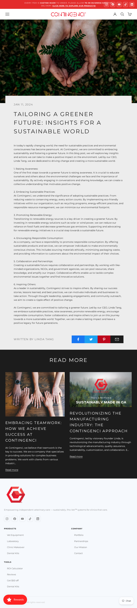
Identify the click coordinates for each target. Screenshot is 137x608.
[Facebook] (112, 4)
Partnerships (81, 541)
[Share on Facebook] (78, 339)
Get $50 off (13, 580)
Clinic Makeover (15, 547)
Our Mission (80, 547)
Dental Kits (13, 553)
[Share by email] (117, 339)
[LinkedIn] (131, 4)
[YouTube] (119, 4)
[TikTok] (125, 4)
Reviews (11, 574)
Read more (11, 469)
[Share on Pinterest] (104, 339)
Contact (78, 553)
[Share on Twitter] (91, 339)
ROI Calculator (15, 568)
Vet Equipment (15, 535)
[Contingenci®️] (16, 495)
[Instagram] (106, 4)
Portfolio (78, 535)
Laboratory (13, 541)
